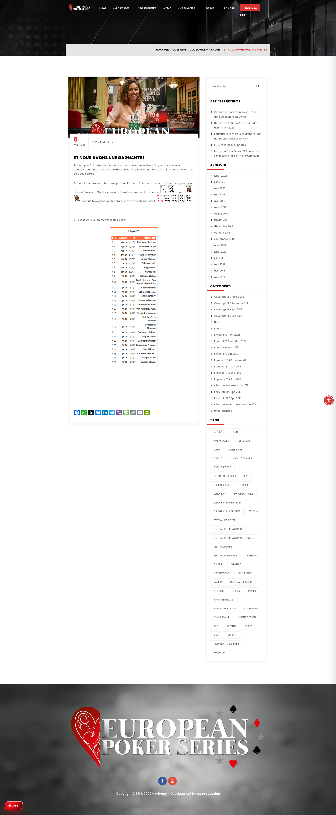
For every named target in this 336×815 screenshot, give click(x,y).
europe (244, 485)
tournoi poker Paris (227, 644)
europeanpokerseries (227, 511)
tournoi (231, 635)
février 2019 (221, 213)
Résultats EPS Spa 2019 (227, 398)
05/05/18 (219, 432)
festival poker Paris (226, 555)
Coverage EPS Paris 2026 (229, 297)
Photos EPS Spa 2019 (226, 354)
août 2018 (220, 245)
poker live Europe (225, 608)
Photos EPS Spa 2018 (226, 347)
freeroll (252, 555)
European (220, 493)
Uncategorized (223, 411)
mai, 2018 (79, 141)
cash (217, 449)
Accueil (163, 49)
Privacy (161, 793)
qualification (247, 617)
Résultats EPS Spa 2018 (227, 392)
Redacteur (106, 142)
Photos (218, 328)
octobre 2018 (222, 232)
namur (218, 582)
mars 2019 (220, 207)
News (103, 7)
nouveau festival (241, 582)
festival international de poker (234, 538)
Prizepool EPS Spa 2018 (227, 366)
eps (246, 476)
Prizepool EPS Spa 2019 (227, 373)
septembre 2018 (224, 239)
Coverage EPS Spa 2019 (228, 316)
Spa (216, 635)
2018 (235, 432)
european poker (244, 493)
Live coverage (186, 7)
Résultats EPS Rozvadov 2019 (231, 385)
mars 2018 (220, 277)
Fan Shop (229, 7)
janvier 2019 (221, 220)
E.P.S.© (167, 7)
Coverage (179, 49)
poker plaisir (222, 617)
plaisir (236, 591)
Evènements (121, 7)
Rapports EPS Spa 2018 (227, 379)
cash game (235, 449)
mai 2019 (219, 194)
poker (252, 591)
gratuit (236, 564)
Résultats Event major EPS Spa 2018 (235, 404)
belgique (244, 440)
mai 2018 (219, 264)
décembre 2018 (223, 226)
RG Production (208, 793)
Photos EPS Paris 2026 (227, 335)
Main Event (244, 573)
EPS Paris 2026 (222, 485)
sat (216, 626)
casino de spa (222, 467)
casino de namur (242, 458)
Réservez (250, 7)
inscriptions (221, 573)
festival (254, 511)
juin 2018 (219, 258)
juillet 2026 (220, 175)
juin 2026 (219, 182)
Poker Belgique (223, 599)
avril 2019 (219, 201)
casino (218, 458)
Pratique (209, 7)
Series (248, 626)
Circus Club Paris (225, 476)
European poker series (228, 502)
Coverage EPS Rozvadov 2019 (231, 303)
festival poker (223, 546)
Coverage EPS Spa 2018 (205, 49)
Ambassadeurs (147, 7)
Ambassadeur (222, 440)
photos (219, 591)
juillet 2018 (220, 251)
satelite (231, 626)
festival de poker (225, 520)
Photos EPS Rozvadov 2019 (230, 341)
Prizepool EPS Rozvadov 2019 (231, 360)
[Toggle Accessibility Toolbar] (328, 400)
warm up (219, 652)
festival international (228, 529)
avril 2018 (219, 270)
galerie (218, 564)
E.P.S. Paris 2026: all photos (230, 145)
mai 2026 (220, 188)
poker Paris (251, 608)
